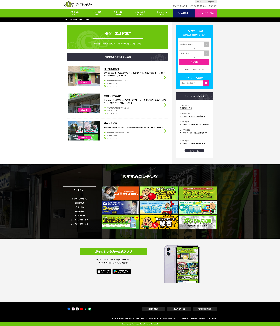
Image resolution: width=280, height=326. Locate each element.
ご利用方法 (74, 13)
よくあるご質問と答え (198, 6)
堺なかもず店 (110, 123)
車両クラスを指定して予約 (194, 69)
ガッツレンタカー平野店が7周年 (192, 143)
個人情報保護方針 (152, 318)
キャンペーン (162, 13)
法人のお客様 (140, 13)
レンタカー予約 (207, 13)
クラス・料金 (96, 13)
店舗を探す (185, 13)
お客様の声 (213, 6)
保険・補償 (118, 13)
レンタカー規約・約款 (79, 224)
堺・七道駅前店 (111, 68)
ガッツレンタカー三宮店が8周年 (192, 116)
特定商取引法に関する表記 (134, 318)
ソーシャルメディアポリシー (170, 318)
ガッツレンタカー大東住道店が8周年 (194, 124)
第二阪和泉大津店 (112, 95)
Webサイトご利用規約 (189, 318)
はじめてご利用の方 (180, 6)
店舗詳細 (84, 83)
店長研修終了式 (186, 108)
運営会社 (202, 318)
